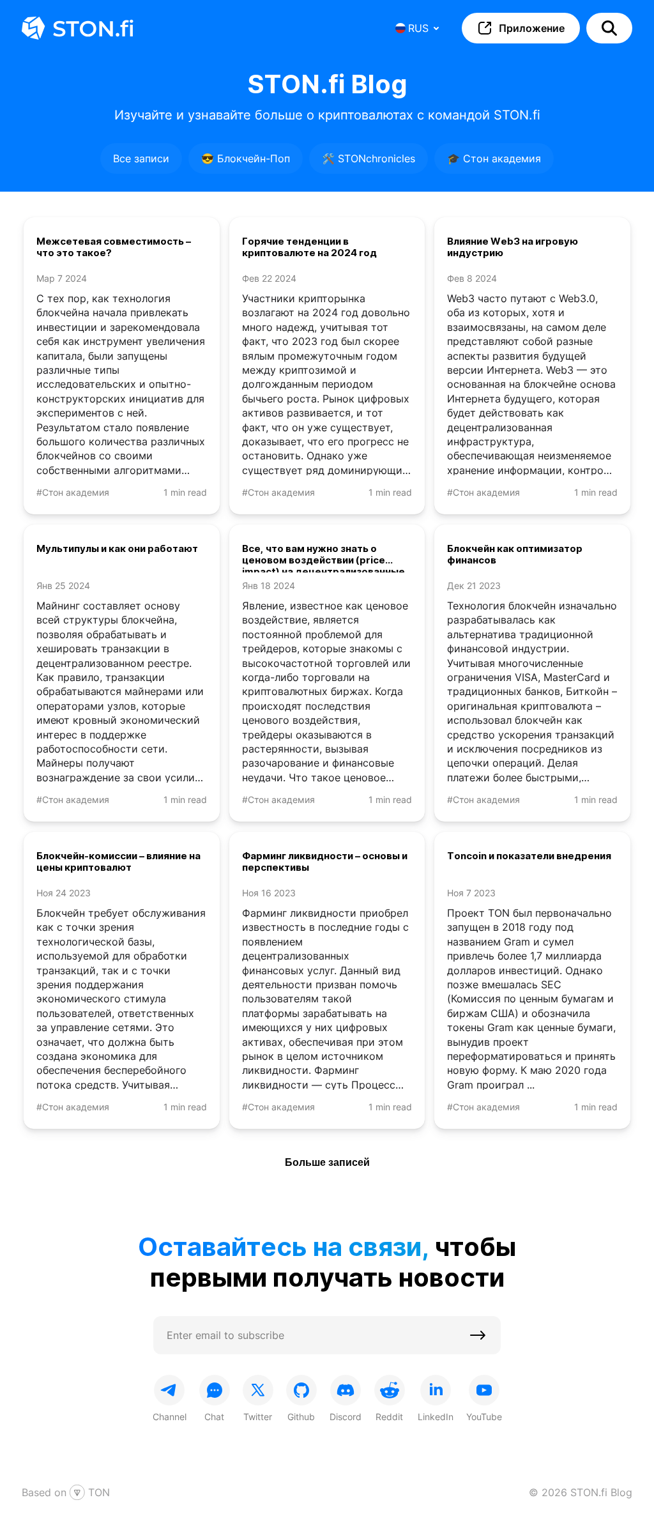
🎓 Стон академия (494, 158)
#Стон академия (72, 492)
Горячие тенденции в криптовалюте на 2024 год (309, 247)
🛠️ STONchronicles (368, 158)
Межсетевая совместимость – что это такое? (113, 247)
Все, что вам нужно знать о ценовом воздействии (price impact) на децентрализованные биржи (323, 557)
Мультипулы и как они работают (117, 549)
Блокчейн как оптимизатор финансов (514, 554)
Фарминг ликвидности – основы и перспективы (324, 861)
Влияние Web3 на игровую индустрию (512, 247)
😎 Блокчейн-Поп (245, 158)
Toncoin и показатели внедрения (529, 856)
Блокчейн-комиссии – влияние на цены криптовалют (118, 861)
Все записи (141, 158)
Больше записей (327, 1162)
